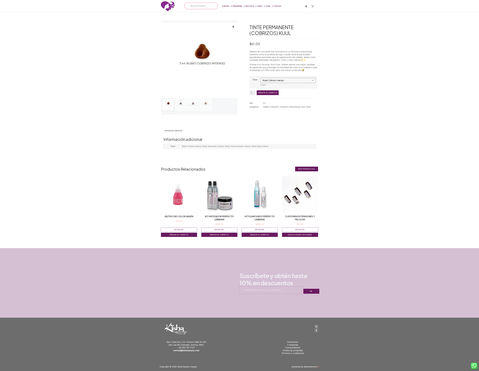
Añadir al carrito (267, 93)
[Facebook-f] (316, 330)
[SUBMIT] (311, 291)
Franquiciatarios (292, 347)
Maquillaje (237, 6)
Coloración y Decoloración (290, 107)
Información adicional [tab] (173, 130)
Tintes (308, 107)
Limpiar (263, 85)
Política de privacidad (293, 350)
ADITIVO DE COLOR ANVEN (179, 216)
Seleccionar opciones (300, 235)
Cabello (225, 6)
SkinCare (249, 6)
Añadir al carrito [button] (179, 235)
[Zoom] (233, 27)
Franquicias (292, 345)
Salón (259, 6)
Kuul (303, 107)
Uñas (268, 6)
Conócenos (292, 342)
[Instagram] (316, 327)
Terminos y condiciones (293, 353)
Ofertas (277, 6)
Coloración (274, 107)
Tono (254, 79)
